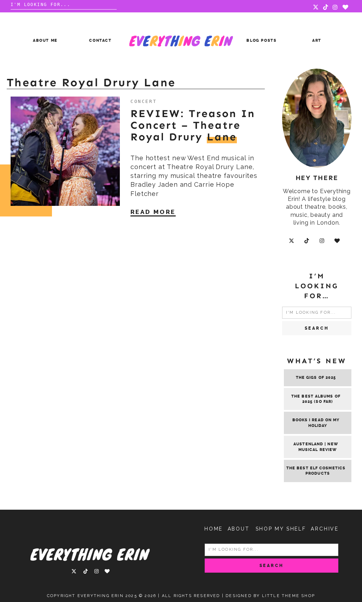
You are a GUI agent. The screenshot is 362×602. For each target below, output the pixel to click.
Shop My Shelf (281, 529)
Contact (100, 40)
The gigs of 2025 (316, 377)
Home (213, 529)
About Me (45, 40)
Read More (153, 211)
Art (316, 40)
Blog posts (261, 40)
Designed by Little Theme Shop (270, 596)
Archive (325, 529)
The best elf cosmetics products (315, 471)
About (239, 529)
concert (143, 101)
